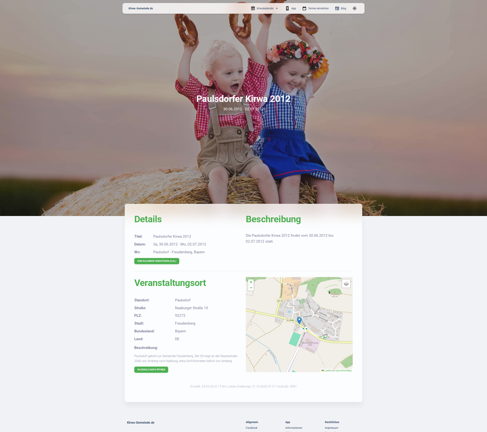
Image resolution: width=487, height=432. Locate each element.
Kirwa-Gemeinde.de (141, 8)
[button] (299, 321)
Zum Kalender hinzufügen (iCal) (156, 261)
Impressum (331, 427)
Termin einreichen (318, 8)
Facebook (251, 427)
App (293, 8)
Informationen (293, 427)
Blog (343, 8)
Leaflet (327, 370)
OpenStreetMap (343, 370)
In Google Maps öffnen (151, 369)
